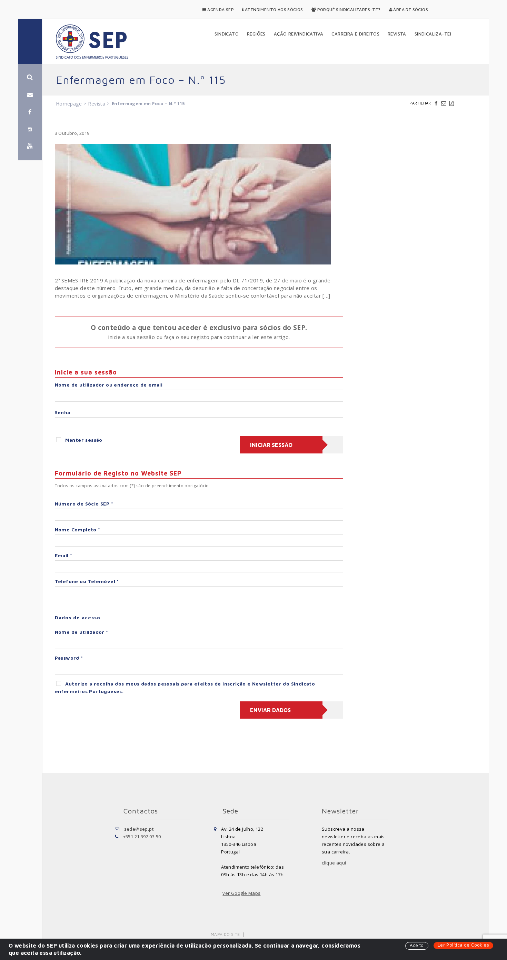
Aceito (417, 945)
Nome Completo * (77, 529)
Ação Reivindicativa (299, 34)
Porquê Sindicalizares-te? (348, 9)
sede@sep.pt (138, 829)
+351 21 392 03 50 (142, 836)
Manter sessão (83, 440)
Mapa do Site (225, 934)
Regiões (256, 34)
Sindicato (227, 34)
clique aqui (334, 863)
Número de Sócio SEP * (84, 504)
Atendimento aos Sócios (273, 9)
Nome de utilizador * (81, 632)
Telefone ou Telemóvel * (87, 581)
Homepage (69, 103)
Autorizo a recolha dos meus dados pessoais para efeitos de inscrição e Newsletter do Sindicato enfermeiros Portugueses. (185, 687)
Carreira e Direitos (355, 34)
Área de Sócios (410, 9)
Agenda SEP (220, 9)
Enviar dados (270, 710)
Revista (397, 34)
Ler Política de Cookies (463, 945)
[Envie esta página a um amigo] (444, 103)
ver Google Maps (241, 893)
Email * (63, 555)
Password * (69, 658)
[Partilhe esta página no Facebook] (437, 103)
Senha (62, 412)
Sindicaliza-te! (433, 34)
